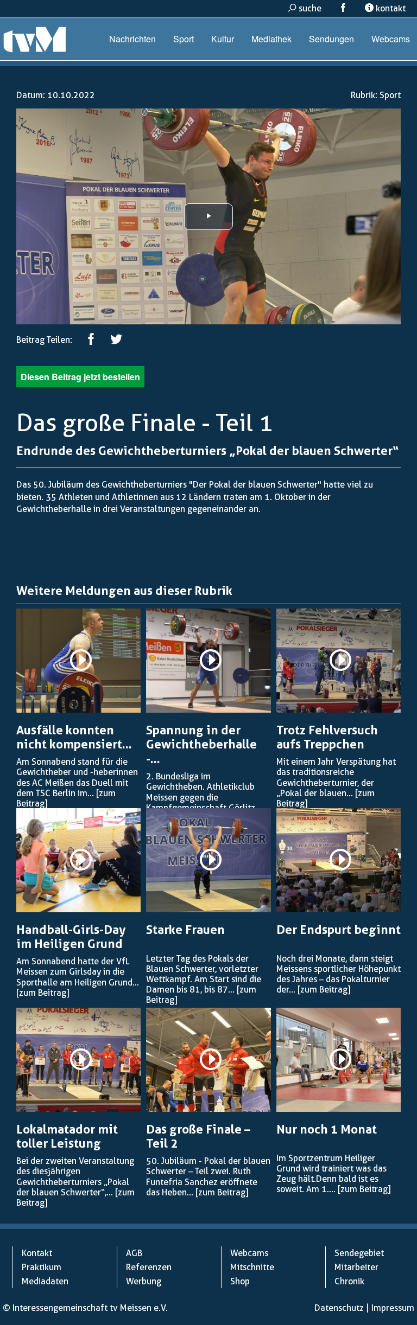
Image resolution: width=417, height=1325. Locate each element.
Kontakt (37, 1253)
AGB (134, 1253)
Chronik (349, 1281)
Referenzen (149, 1267)
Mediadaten (45, 1281)
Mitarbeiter (356, 1267)
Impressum (392, 1308)
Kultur (222, 39)
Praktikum (41, 1267)
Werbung (143, 1281)
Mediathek (271, 39)
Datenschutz (339, 1308)
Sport (183, 39)
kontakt (390, 8)
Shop (240, 1281)
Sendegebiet (359, 1253)
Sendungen (331, 39)
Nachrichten (132, 39)
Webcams (390, 39)
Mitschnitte (252, 1267)
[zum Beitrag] (42, 993)
